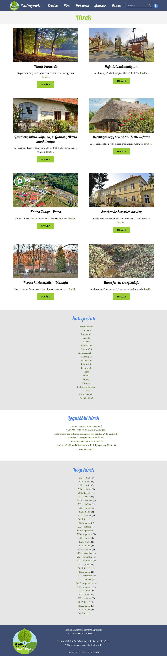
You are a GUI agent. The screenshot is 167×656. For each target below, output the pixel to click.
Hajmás (86, 341)
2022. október (84, 579)
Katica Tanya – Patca (45, 212)
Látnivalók (100, 6)
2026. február (84, 492)
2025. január (84, 522)
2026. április (84, 485)
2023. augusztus (84, 560)
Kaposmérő (86, 349)
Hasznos (116, 6)
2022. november (84, 575)
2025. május (84, 511)
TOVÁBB (45, 84)
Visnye (86, 390)
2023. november (84, 556)
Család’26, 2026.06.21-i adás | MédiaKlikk (86, 430)
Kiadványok (86, 360)
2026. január (84, 496)
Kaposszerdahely (86, 352)
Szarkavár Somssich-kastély (121, 212)
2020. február (84, 613)
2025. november (84, 500)
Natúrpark (30, 5)
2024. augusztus (84, 534)
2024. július (84, 537)
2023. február (84, 568)
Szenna (86, 383)
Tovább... (45, 76)
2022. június (84, 594)
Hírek (67, 6)
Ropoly (86, 379)
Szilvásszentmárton (86, 386)
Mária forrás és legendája (121, 282)
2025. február (84, 519)
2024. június (84, 541)
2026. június (84, 481)
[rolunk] (25, 641)
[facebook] (156, 6)
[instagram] (161, 646)
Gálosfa (86, 337)
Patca (86, 371)
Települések (82, 6)
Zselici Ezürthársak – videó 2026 (86, 426)
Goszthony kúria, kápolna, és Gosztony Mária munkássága (45, 139)
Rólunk (86, 375)
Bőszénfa (86, 330)
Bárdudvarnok (86, 326)
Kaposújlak (86, 356)
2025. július (84, 507)
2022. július (84, 590)
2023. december (84, 552)
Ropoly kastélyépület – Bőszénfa (45, 282)
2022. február (84, 601)
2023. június (84, 564)
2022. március (84, 598)
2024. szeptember (84, 530)
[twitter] (153, 646)
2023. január (84, 571)
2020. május (84, 609)
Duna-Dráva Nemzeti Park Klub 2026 (86, 441)
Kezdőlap (53, 6)
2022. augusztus (84, 586)
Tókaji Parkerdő (45, 66)
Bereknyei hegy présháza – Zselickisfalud (121, 137)
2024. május (84, 545)
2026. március (84, 489)
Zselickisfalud (86, 398)
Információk (86, 345)
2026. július (84, 477)
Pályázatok (86, 367)
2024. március (84, 549)
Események (86, 334)
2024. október (84, 526)
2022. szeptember (84, 583)
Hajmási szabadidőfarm (121, 66)
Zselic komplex (86, 394)
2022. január (84, 605)
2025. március (84, 515)
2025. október (84, 504)
